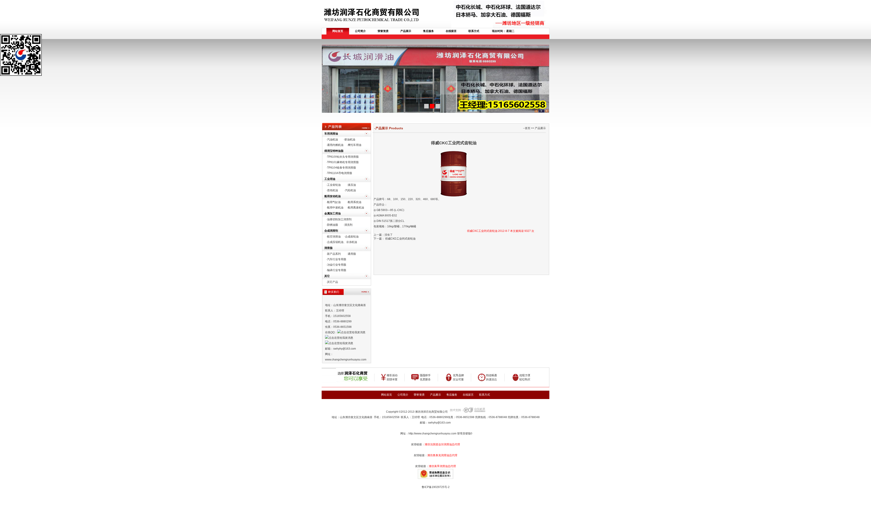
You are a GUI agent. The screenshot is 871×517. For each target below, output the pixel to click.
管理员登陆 (464, 433)
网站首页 (337, 31)
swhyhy (338, 348)
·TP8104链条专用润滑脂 (341, 167)
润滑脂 (328, 248)
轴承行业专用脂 (336, 270)
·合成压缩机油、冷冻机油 (341, 242)
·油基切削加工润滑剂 (339, 219)
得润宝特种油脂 (333, 150)
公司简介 (360, 31)
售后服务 (428, 31)
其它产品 (332, 282)
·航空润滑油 (333, 236)
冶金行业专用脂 (336, 264)
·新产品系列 (333, 253)
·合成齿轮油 (351, 236)
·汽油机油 (332, 139)
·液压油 (351, 184)
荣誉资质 (383, 31)
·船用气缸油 (333, 202)
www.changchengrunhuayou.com (345, 359)
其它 (327, 276)
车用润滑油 (331, 133)
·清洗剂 (347, 224)
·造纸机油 (332, 190)
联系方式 (473, 31)
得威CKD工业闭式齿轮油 (400, 238)
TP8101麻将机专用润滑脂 (343, 162)
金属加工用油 (332, 213)
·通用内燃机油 (334, 145)
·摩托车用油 (354, 145)
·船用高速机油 (355, 207)
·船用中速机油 (334, 207)
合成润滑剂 (331, 230)
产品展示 (405, 31)
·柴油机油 (349, 139)
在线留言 (451, 31)
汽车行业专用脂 (336, 259)
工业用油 (329, 179)
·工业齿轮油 (333, 184)
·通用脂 (351, 253)
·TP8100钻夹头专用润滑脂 (342, 156)
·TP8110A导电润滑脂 (339, 173)
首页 (527, 128)
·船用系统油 (354, 202)
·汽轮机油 (350, 190)
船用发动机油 (332, 196)
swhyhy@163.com (439, 422)
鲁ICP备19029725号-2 (436, 487)
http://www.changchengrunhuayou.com (432, 433)
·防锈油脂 (332, 224)
